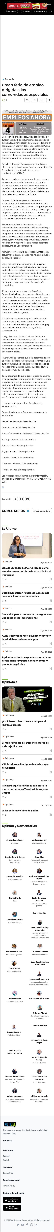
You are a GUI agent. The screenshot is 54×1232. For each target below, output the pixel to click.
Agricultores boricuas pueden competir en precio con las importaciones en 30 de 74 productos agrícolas (26, 660)
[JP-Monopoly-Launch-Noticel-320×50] (27, 6)
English (6, 1160)
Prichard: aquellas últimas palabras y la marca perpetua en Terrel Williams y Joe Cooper (25, 789)
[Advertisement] (27, 43)
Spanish (6, 1156)
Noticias (26, 11)
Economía (40, 11)
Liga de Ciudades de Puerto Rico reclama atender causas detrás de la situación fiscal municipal (26, 571)
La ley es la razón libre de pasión (20, 810)
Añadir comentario (42, 511)
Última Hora (11, 11)
